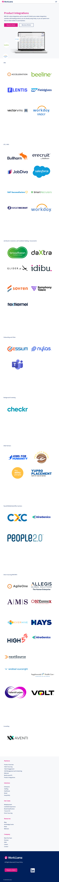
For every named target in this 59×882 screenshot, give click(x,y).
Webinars (6, 829)
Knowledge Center (9, 824)
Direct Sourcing (8, 813)
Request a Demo (10, 870)
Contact (6, 846)
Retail (5, 793)
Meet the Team (8, 838)
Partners (6, 840)
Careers (6, 844)
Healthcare (7, 791)
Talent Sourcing (8, 767)
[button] (56, 1)
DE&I (5, 842)
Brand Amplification (9, 809)
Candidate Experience (10, 807)
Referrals (6, 773)
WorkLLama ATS (8, 775)
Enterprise (7, 787)
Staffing (6, 789)
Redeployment (8, 804)
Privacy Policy (19, 862)
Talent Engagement (9, 769)
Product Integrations (9, 777)
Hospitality (7, 795)
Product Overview (9, 765)
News (5, 827)
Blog (5, 822)
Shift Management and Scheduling (13, 771)
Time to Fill (7, 811)
